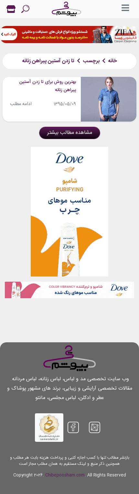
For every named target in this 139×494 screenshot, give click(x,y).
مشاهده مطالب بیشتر (69, 132)
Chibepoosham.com (65, 475)
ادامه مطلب (21, 104)
